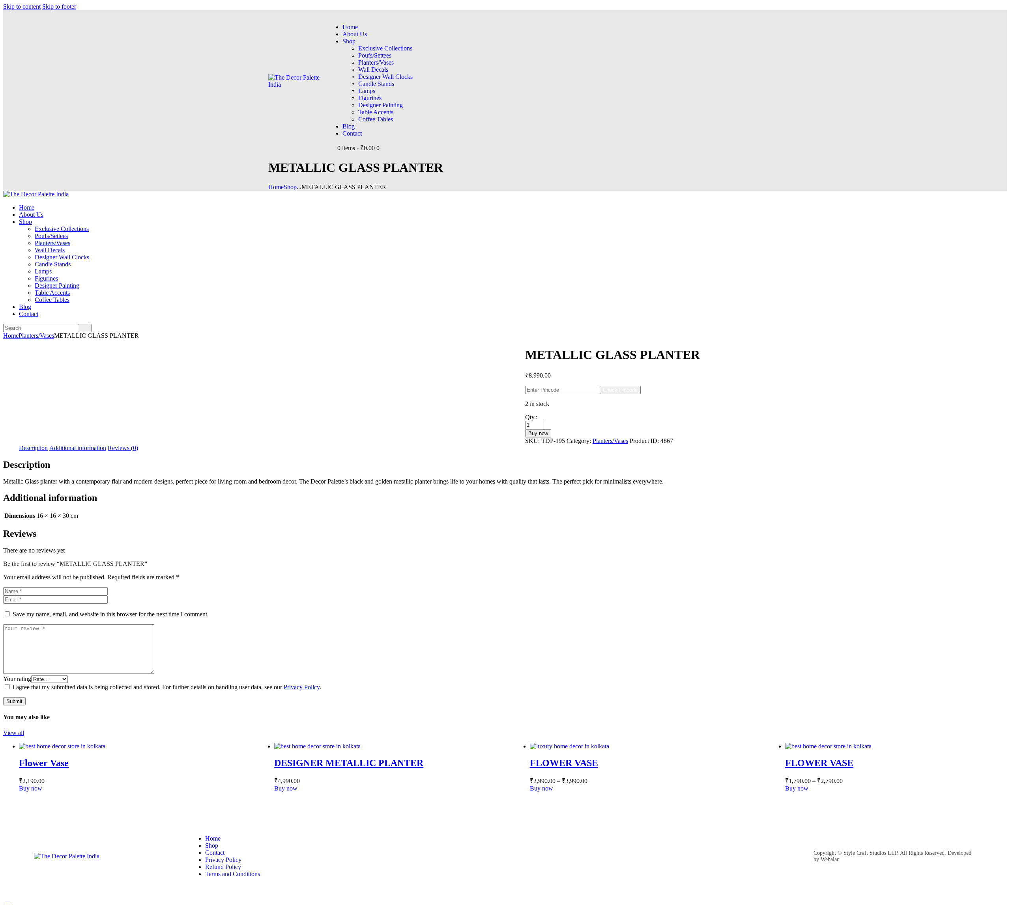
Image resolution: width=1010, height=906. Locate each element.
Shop (290, 187)
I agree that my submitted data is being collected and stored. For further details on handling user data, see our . (167, 687)
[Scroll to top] (7, 899)
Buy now (538, 433)
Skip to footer (59, 6)
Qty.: (531, 417)
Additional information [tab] (77, 448)
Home (276, 187)
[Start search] (85, 328)
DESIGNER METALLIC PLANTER (348, 763)
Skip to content (22, 6)
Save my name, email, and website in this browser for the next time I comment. (111, 614)
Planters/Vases (36, 335)
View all (13, 732)
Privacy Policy (302, 687)
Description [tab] (33, 448)
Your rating (17, 678)
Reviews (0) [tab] (123, 448)
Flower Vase (44, 763)
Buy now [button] (285, 788)
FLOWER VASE (564, 763)
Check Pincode (620, 390)
